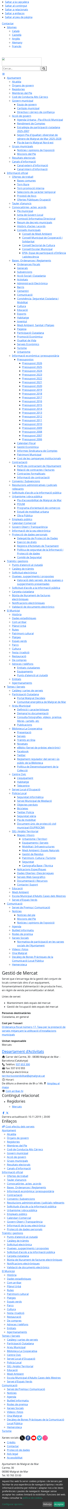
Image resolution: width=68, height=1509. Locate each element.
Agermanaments (17, 1332)
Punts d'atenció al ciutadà (22, 1237)
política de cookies (32, 1497)
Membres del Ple (17, 1145)
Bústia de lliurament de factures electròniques (34, 1259)
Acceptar (59, 1504)
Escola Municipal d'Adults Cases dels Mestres (34, 1377)
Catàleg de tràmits (18, 1240)
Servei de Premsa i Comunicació (26, 1389)
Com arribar (14, 1282)
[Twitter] (22, 1438)
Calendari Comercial (19, 1218)
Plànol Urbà (14, 1286)
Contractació (14, 1195)
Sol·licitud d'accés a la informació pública (31, 1252)
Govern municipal (17, 1153)
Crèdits (11, 1442)
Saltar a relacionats (16, 9)
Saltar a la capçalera (17, 2)
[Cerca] (44, 68)
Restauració (14, 1317)
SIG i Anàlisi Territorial (20, 1366)
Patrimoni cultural (18, 1294)
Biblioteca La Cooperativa (22, 1351)
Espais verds (14, 1301)
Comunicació (9, 1385)
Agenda (11, 1396)
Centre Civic (14, 1355)
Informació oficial (12, 1172)
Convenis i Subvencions (21, 1199)
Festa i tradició (15, 1313)
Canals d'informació (19, 1168)
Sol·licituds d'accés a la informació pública (31, 1206)
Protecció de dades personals (24, 1229)
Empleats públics (17, 1214)
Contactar (8, 23)
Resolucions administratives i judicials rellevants (35, 1202)
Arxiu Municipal (16, 1347)
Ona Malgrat (14, 1416)
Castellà (16, 35)
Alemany (17, 42)
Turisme (7, 1431)
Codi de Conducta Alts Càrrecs (25, 1149)
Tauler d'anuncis (16, 1180)
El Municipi (8, 1271)
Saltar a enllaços (15, 13)
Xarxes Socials (15, 1408)
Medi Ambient (15, 1374)
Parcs (10, 1305)
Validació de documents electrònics (28, 1267)
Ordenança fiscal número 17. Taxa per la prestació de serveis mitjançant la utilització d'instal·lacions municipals (33, 1030)
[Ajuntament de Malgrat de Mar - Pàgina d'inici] (21, 61)
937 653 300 (23, 1064)
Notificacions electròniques (23, 1263)
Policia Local (14, 1362)
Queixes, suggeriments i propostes (28, 1248)
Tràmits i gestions (12, 1233)
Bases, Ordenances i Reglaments (26, 1187)
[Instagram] (45, 1438)
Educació (12, 1370)
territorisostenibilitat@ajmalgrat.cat (23, 1076)
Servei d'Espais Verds (19, 1381)
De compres (14, 1320)
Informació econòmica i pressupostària (30, 1191)
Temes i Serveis (11, 1336)
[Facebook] (28, 1438)
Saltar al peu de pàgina (18, 17)
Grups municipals (17, 1161)
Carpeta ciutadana (18, 1256)
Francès (16, 46)
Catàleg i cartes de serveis (22, 1339)
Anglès (16, 38)
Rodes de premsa (17, 1404)
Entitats (11, 1328)
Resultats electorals (18, 1164)
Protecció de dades (18, 1450)
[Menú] (3, 74)
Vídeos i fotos (15, 1412)
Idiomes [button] (12, 27)
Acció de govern (16, 1157)
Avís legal (12, 1454)
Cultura (11, 1309)
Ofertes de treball (17, 1176)
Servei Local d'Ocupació (21, 1358)
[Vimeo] (40, 1438)
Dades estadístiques (19, 1279)
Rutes (10, 1290)
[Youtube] (34, 1438)
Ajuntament (9, 1130)
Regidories (13, 1142)
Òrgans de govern (18, 1138)
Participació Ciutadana (20, 1343)
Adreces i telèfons (17, 1324)
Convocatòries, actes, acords (24, 1183)
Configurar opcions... (13, 1504)
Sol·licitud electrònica (19, 1244)
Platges (11, 1298)
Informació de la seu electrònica (26, 1225)
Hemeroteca (14, 1427)
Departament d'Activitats (23, 1051)
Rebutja (47, 1504)
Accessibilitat (14, 1457)
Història (11, 1275)
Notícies (12, 1393)
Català (15, 31)
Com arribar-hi (14, 1091)
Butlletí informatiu (18, 1400)
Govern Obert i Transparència (25, 1221)
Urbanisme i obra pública (22, 1210)
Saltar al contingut (16, 5)
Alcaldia (11, 1134)
